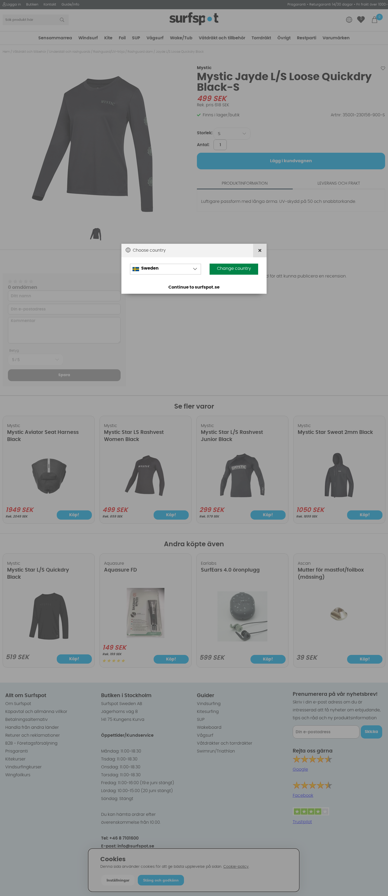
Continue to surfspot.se (194, 287)
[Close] (260, 250)
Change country (234, 269)
